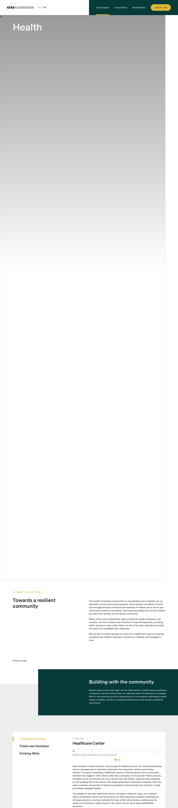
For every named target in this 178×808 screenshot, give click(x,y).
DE (39, 7)
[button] (116, 760)
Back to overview (28, 591)
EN (45, 7)
